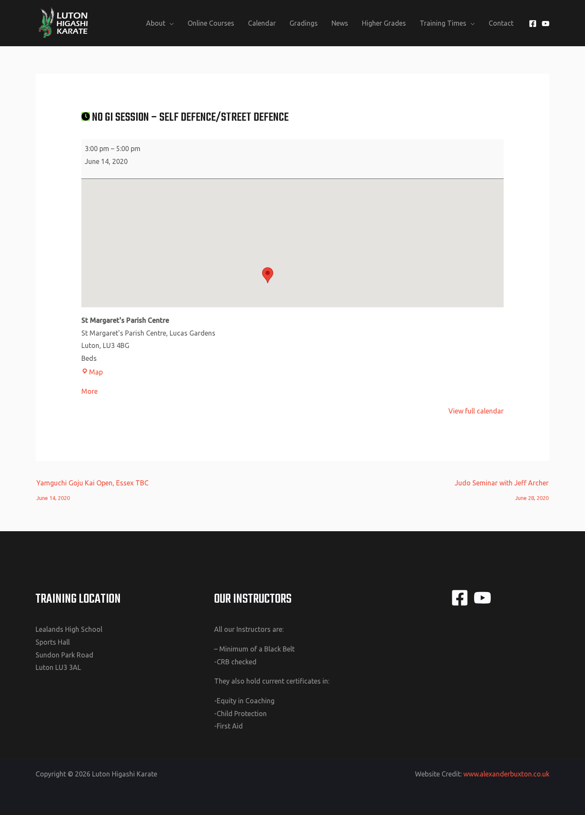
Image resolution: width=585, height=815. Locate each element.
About (155, 23)
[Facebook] (533, 23)
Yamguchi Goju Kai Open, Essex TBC (92, 485)
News (339, 23)
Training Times (443, 23)
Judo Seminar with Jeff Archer (502, 485)
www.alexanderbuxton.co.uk (506, 774)
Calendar (262, 23)
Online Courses (211, 23)
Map (96, 372)
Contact (501, 23)
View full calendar (476, 411)
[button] (267, 275)
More (89, 391)
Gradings (304, 23)
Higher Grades (384, 23)
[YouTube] (545, 23)
